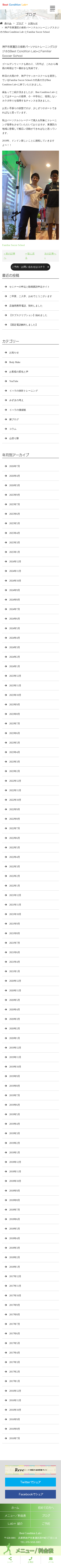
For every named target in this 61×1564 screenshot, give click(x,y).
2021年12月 (15, 895)
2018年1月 (14, 1267)
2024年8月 (14, 599)
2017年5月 (14, 1343)
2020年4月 (14, 1009)
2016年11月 (15, 1400)
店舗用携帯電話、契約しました (26, 305)
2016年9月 (14, 1419)
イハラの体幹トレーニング (23, 390)
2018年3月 (14, 1248)
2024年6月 (14, 618)
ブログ (19, 23)
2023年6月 (14, 733)
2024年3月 (14, 647)
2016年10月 (15, 1410)
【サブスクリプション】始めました (28, 315)
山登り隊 (14, 438)
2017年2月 (14, 1371)
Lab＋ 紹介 (15, 1523)
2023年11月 (15, 685)
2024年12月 (15, 561)
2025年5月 (14, 523)
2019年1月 (14, 1152)
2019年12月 (15, 1047)
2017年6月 (14, 1333)
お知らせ (33, 23)
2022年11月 (15, 790)
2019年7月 (14, 1095)
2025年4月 (14, 533)
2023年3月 (14, 761)
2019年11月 (15, 1057)
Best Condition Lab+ (30, 1533)
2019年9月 (14, 1076)
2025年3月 (14, 542)
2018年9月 (14, 1190)
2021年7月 (14, 943)
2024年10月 (15, 580)
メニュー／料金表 (15, 1515)
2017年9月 (14, 1305)
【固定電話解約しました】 (23, 324)
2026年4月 (14, 476)
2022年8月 (14, 819)
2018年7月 (14, 1209)
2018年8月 (14, 1200)
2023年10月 (15, 695)
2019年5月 (14, 1114)
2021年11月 (15, 904)
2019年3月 (14, 1133)
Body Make (14, 362)
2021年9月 (14, 923)
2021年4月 (14, 962)
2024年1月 (14, 666)
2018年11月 (15, 1171)
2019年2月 (14, 1143)
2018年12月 (15, 1162)
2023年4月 (14, 752)
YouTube (13, 381)
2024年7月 (14, 609)
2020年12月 (15, 981)
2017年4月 (14, 1352)
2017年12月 (15, 1276)
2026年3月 (14, 485)
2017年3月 (14, 1362)
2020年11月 (15, 990)
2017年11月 (15, 1286)
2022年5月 (14, 847)
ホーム (8, 23)
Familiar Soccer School (13, 245)
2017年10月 (15, 1295)
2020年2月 (14, 1028)
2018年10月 (15, 1181)
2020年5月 (14, 1000)
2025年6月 (14, 514)
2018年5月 (14, 1228)
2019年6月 (14, 1105)
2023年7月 (14, 723)
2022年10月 (15, 800)
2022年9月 (14, 809)
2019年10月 (15, 1066)
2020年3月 (14, 1019)
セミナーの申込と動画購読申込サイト (29, 286)
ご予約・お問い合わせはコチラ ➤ (30, 267)
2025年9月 (14, 495)
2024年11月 (15, 571)
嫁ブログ (14, 419)
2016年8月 (14, 1429)
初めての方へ (46, 1507)
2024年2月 (14, 657)
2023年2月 (14, 771)
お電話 (30, 1562)
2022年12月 (15, 781)
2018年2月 (14, 1257)
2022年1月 (14, 885)
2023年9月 (14, 704)
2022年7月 (14, 828)
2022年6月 (14, 838)
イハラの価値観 (17, 410)
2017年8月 (14, 1314)
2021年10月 (15, 914)
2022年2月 (14, 876)
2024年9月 (14, 590)
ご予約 (46, 1523)
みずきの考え (16, 400)
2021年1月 (14, 971)
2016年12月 (15, 1391)
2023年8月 (14, 714)
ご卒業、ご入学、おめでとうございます (30, 296)
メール (51, 1562)
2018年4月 (14, 1238)
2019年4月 (14, 1124)
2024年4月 (14, 638)
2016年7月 (14, 1438)
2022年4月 (14, 857)
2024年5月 (14, 628)
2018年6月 (14, 1219)
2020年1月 (14, 1038)
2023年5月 (14, 742)
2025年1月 (14, 552)
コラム (12, 429)
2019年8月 (14, 1086)
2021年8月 (14, 933)
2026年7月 (14, 466)
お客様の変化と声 (18, 371)
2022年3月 (14, 866)
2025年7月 (14, 504)
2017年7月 (14, 1324)
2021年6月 (14, 952)
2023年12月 (15, 676)
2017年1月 (14, 1381)
